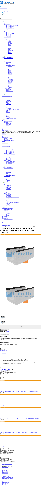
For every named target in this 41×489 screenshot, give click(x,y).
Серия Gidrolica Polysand (10, 30)
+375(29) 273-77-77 (3, 5)
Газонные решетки (7, 184)
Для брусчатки (8, 110)
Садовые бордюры (7, 193)
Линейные (10, 74)
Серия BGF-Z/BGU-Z (10, 33)
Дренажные (8, 90)
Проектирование (5, 137)
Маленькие (10, 82)
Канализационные (9, 91)
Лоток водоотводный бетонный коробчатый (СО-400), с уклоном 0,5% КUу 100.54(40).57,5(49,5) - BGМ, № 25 (19, 391)
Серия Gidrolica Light (10, 26)
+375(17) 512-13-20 (3, 8)
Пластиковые (10, 50)
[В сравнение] (8, 334)
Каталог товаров (5, 143)
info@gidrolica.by (5, 467)
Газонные (8, 112)
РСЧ (9, 49)
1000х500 (8, 126)
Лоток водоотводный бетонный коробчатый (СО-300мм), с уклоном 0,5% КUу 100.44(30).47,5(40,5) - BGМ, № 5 (19, 405)
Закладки (4, 481)
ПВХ (9, 77)
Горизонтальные (11, 84)
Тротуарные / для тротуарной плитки (12, 109)
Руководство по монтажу (8, 138)
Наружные (10, 73)
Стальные (10, 53)
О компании (4, 135)
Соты (7, 102)
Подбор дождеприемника (10, 65)
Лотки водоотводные (8, 23)
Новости (3, 141)
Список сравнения (5, 482)
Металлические (11, 69)
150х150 (7, 93)
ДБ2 (9, 40)
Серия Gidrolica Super (10, 29)
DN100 (9, 52)
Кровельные (10, 80)
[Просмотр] (0, 393)
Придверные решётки (8, 121)
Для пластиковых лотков (10, 161)
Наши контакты (5, 483)
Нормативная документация (9, 140)
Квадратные (10, 86)
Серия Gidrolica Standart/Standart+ (12, 25)
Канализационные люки (8, 58)
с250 (9, 46)
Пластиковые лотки (7, 24)
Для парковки (8, 97)
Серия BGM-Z (8, 35)
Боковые (9, 83)
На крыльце (8, 179)
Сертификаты (6, 139)
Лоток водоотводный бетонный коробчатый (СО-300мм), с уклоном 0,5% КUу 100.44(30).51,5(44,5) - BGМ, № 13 (19, 446)
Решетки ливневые (7, 37)
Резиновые (8, 127)
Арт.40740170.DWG (3, 370)
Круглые (9, 68)
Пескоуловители (11, 81)
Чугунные (10, 47)
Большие (9, 70)
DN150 (9, 48)
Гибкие (7, 111)
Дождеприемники (7, 61)
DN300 (9, 45)
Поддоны (6, 122)
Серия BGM (8, 36)
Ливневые (10, 87)
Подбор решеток (9, 39)
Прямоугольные (11, 85)
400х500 (9, 41)
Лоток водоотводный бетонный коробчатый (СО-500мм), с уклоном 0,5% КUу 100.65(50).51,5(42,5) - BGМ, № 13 (19, 418)
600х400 (7, 125)
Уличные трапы (7, 88)
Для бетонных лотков (10, 38)
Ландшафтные (8, 108)
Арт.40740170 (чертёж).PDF (5, 369)
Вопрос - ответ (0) (5, 354)
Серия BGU (8, 32)
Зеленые (7, 192)
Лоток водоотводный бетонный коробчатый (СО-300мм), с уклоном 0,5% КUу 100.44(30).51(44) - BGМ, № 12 (19, 432)
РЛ (8, 51)
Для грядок (8, 115)
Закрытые (10, 78)
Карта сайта (4, 484)
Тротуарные (8, 100)
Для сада (7, 201)
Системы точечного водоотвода (7, 477)
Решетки (7, 63)
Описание (4, 353)
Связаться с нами (5, 473)
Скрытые (10, 72)
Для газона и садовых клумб (11, 118)
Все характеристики (3, 350)
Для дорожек (8, 99)
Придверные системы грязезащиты (8, 478)
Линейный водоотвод (6, 476)
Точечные (10, 76)
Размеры (9, 71)
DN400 (9, 42)
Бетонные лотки (7, 31)
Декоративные (10, 79)
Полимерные (8, 60)
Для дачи (7, 98)
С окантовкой (8, 214)
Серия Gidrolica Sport (10, 28)
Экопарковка (8, 104)
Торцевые (10, 66)
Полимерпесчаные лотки (8, 153)
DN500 (9, 44)
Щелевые (10, 75)
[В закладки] (7, 334)
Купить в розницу (5, 136)
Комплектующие (7, 164)
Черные (7, 103)
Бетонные (10, 43)
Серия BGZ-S (8, 34)
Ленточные (8, 117)
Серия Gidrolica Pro (9, 27)
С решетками (8, 124)
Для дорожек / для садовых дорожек (12, 114)
